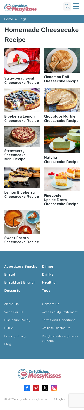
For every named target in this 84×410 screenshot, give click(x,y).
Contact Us (50, 304)
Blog (7, 344)
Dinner (48, 266)
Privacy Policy (15, 336)
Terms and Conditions (58, 320)
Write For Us (13, 312)
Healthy (49, 282)
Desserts (12, 290)
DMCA (8, 328)
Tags (22, 19)
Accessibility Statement (60, 312)
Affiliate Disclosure (56, 328)
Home (8, 19)
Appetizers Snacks (20, 266)
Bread (9, 274)
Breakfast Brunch (20, 282)
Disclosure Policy (17, 320)
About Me (11, 304)
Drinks (47, 274)
